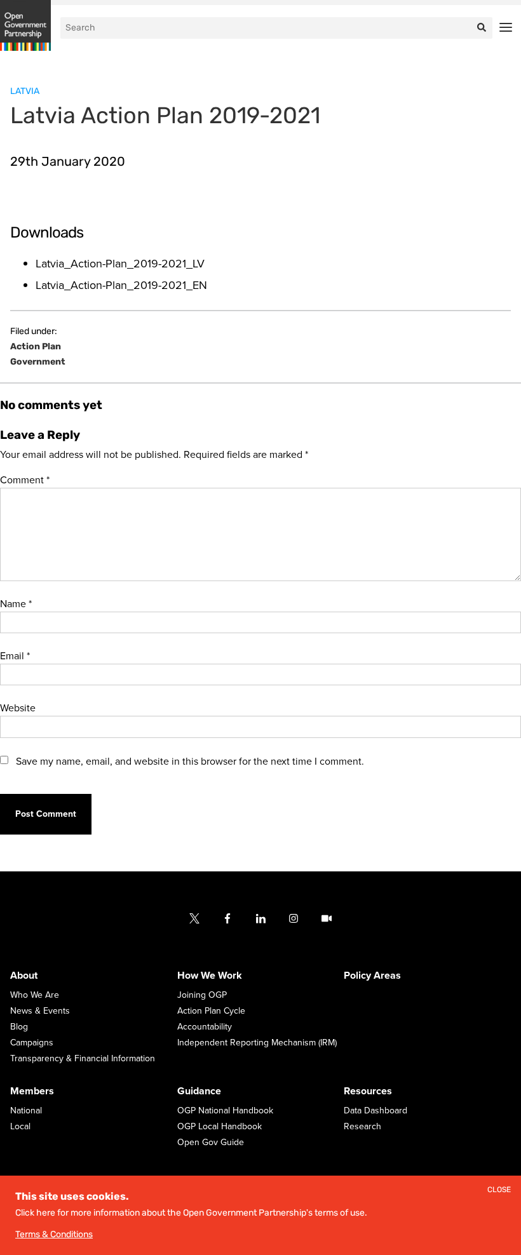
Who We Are (34, 995)
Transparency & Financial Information (82, 1058)
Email (15, 656)
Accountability (204, 1026)
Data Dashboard (375, 1110)
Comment (25, 480)
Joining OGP (202, 995)
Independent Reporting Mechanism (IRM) (257, 1042)
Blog (19, 1026)
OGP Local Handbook (219, 1126)
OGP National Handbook (225, 1110)
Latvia (24, 91)
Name (16, 604)
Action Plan (35, 347)
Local (20, 1126)
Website (18, 708)
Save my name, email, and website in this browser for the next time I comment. (190, 761)
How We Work (209, 975)
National (26, 1110)
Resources (368, 1091)
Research (362, 1126)
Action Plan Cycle (211, 1010)
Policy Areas (372, 975)
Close (499, 1190)
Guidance (199, 1091)
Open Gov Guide (210, 1142)
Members (32, 1091)
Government (37, 362)
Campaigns (31, 1042)
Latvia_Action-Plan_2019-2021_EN (121, 285)
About (23, 975)
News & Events (40, 1010)
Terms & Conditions (54, 1234)
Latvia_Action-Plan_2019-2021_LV (120, 264)
